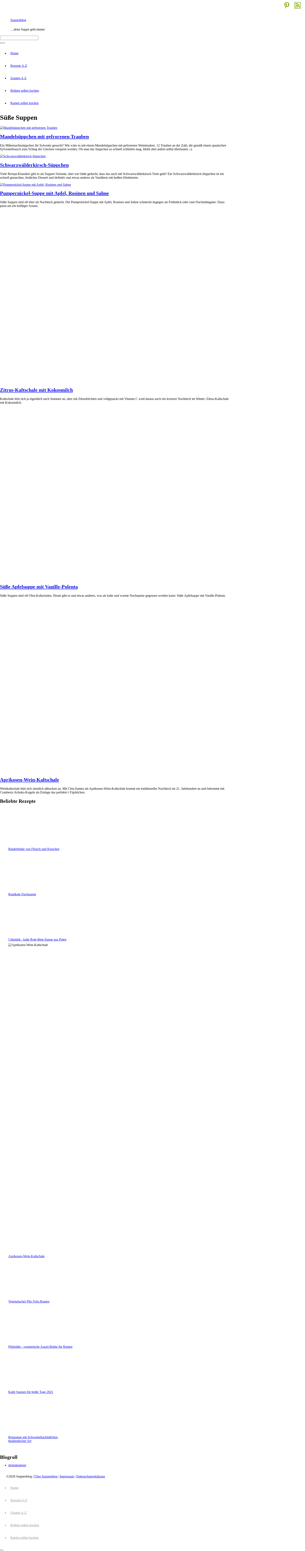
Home (14, 53)
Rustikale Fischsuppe (22, 894)
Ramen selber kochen (24, 103)
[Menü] (2, 43)
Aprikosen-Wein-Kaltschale (29, 779)
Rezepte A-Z (18, 65)
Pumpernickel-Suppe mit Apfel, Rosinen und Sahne (54, 193)
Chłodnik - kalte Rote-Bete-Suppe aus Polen (37, 939)
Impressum (67, 1476)
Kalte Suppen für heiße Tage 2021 (30, 1392)
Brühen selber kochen (24, 90)
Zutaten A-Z (18, 78)
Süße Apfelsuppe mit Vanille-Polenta (39, 586)
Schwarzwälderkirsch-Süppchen (34, 165)
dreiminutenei (17, 1465)
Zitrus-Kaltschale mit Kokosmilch (36, 390)
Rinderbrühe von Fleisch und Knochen (33, 849)
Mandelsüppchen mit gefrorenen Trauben (44, 136)
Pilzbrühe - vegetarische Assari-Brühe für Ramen (40, 1346)
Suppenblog (18, 20)
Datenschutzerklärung (90, 1476)
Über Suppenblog (45, 1476)
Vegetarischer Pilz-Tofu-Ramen (28, 1301)
